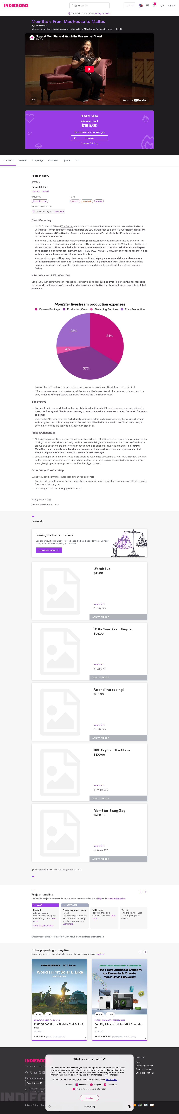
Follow (89, 138)
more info (36, 191)
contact (45, 191)
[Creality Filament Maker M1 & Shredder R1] (119, 986)
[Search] (73, 5)
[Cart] (147, 5)
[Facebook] (26, 1072)
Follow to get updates (43, 925)
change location (102, 13)
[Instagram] (40, 1072)
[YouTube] (35, 1072)
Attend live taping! (109, 689)
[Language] (140, 5)
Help (99, 898)
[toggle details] (86, 1039)
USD (128, 5)
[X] (31, 1072)
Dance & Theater (40, 201)
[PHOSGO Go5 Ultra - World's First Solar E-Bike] (59, 986)
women (99, 201)
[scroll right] (145, 952)
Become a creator (144, 1069)
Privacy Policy (31, 1105)
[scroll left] (140, 892)
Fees (138, 1062)
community (87, 201)
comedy (75, 201)
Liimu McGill (40, 25)
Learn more (68, 924)
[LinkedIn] (44, 1072)
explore (100, 954)
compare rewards (48, 550)
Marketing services (144, 1065)
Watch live (102, 569)
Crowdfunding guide (115, 898)
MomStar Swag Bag (110, 810)
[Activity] (153, 5)
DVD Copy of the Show (112, 750)
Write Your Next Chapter (113, 629)
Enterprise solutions (145, 1073)
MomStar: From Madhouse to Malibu (68, 21)
